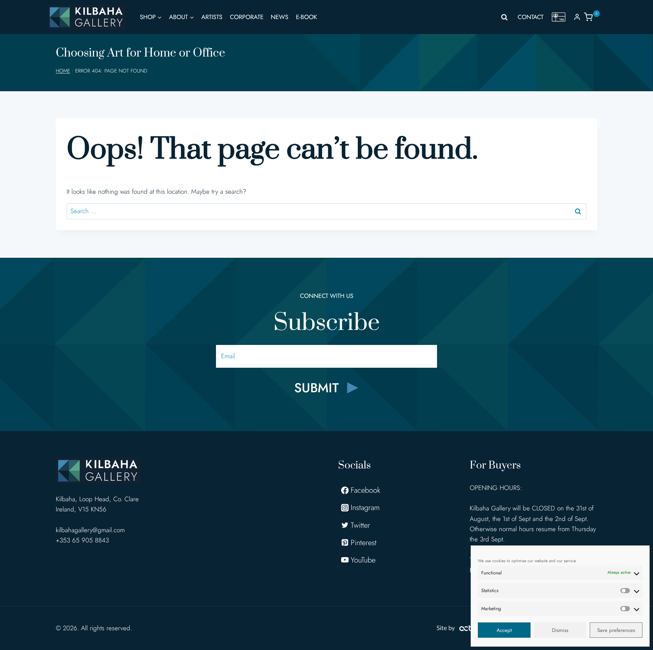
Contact (530, 17)
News (279, 17)
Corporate (247, 17)
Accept (504, 630)
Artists (211, 17)
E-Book (306, 17)
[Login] (577, 17)
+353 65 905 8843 (82, 540)
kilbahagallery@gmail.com (90, 530)
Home (63, 71)
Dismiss (560, 630)
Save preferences (616, 630)
